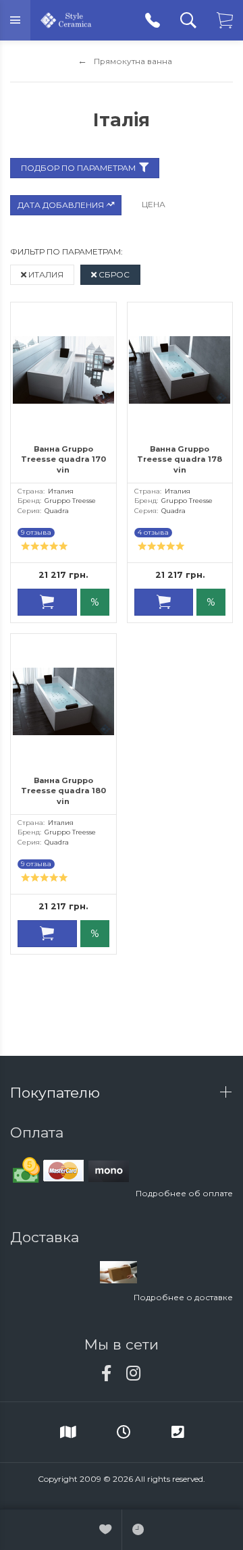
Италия (44, 274)
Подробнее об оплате (184, 1193)
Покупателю (57, 1092)
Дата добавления (62, 205)
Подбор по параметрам (78, 168)
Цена (153, 204)
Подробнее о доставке (183, 1297)
